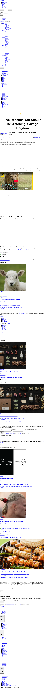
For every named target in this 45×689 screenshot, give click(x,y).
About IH (4, 674)
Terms (3, 679)
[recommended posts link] (13, 475)
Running (6, 54)
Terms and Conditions (10, 433)
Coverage (4, 625)
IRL (3, 626)
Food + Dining (7, 25)
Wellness (4, 5)
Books (6, 32)
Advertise (4, 678)
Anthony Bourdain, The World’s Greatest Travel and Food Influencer (11, 377)
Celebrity (6, 38)
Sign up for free (21, 313)
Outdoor (6, 60)
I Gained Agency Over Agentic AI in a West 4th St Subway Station (13, 489)
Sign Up (1, 432)
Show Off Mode (8, 28)
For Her (6, 61)
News (6, 40)
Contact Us (4, 677)
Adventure (7, 27)
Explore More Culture (4, 523)
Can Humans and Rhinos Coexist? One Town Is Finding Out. (10, 299)
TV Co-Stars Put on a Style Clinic (6, 531)
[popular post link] (13, 368)
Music (6, 34)
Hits (3, 623)
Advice (6, 46)
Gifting (6, 64)
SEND (1, 590)
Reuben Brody (4, 133)
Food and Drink (8, 59)
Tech (6, 62)
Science (1, 291)
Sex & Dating (7, 29)
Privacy (3, 681)
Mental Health (7, 50)
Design (6, 33)
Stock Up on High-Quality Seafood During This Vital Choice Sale (13, 571)
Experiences (4, 2)
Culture (3, 3)
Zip (11, 430)
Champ (3, 627)
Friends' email (2, 588)
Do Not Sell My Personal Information (9, 685)
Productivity (7, 53)
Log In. (8, 323)
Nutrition (6, 52)
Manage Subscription (6, 684)
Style (3, 4)
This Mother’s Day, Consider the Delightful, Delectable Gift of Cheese (13, 577)
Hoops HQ (4, 7)
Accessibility (4, 683)
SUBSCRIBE (5, 321)
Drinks (6, 24)
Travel (6, 26)
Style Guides (7, 42)
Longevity (6, 49)
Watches (6, 43)
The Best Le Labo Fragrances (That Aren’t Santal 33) (9, 371)
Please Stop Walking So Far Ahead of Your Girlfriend (10, 537)
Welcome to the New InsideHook (6, 478)
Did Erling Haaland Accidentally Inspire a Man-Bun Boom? (12, 521)
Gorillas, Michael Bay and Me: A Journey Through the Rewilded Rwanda (12, 310)
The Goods (4, 6)
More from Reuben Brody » (5, 260)
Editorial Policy (5, 676)
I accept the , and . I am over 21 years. (15, 433)
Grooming (6, 44)
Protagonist (4, 628)
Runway (6, 41)
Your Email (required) (15, 582)
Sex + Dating (2, 535)
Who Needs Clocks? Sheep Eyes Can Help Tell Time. (8, 293)
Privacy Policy (18, 433)
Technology (2, 487)
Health (6, 48)
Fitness (6, 47)
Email (12, 429)
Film (5, 31)
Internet (6, 36)
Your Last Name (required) (16, 584)
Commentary (7, 39)
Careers (3, 682)
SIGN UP (2, 601)
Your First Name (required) (16, 583)
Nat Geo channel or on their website (23, 249)
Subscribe (6, 9)
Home (6, 58)
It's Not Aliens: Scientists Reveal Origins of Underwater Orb (10, 305)
